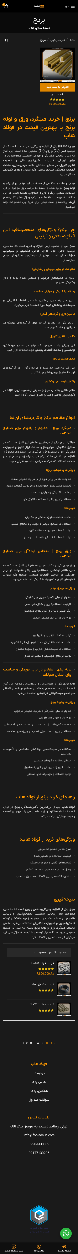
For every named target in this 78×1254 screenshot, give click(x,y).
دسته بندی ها (40, 28)
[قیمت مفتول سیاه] (64, 989)
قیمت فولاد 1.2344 (42, 963)
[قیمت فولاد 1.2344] (64, 968)
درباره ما (39, 1073)
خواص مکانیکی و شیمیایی (21, 251)
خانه (72, 40)
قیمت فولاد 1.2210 (42, 1005)
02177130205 (39, 1153)
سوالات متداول (39, 1100)
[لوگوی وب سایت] (39, 6)
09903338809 (39, 1144)
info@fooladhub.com (39, 1136)
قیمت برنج (57, 94)
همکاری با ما (39, 1091)
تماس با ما (39, 1082)
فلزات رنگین (57, 40)
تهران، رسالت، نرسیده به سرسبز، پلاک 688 (39, 1127)
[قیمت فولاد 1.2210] (64, 1009)
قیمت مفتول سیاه (43, 984)
